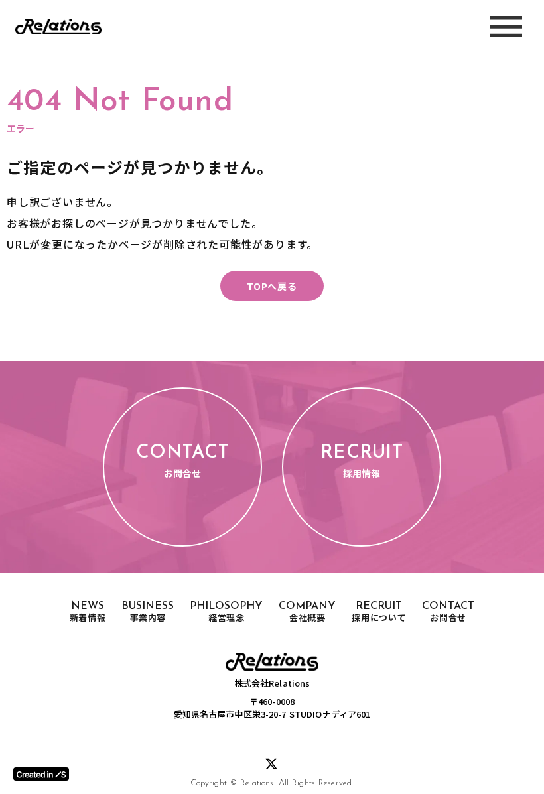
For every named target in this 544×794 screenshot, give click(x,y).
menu (506, 26)
